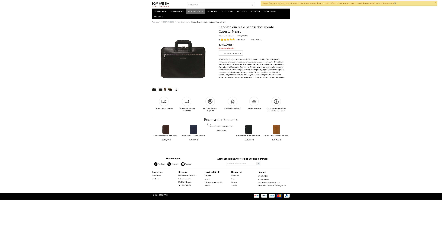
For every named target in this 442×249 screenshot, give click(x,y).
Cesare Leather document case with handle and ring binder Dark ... (165, 136)
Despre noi (235, 175)
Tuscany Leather (242, 36)
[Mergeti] (258, 163)
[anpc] (256, 196)
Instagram (174, 164)
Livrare (207, 179)
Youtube (188, 164)
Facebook (161, 164)
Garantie (208, 176)
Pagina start (156, 22)
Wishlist (207, 185)
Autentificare (156, 175)
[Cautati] (252, 5)
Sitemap (234, 185)
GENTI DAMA (160, 11)
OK (395, 3)
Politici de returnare (185, 179)
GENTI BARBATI (177, 11)
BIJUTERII (158, 16)
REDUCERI (255, 11)
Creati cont (155, 179)
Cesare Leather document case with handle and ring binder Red (221, 126)
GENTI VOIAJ (227, 11)
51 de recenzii (240, 39)
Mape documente (182, 22)
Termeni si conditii (184, 185)
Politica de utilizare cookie (213, 182)
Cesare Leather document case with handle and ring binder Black (248, 136)
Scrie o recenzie (256, 39)
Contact (234, 182)
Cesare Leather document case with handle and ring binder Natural (276, 136)
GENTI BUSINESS (195, 11)
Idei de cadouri (270, 11)
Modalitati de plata (184, 182)
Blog (232, 179)
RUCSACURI (212, 11)
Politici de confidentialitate (187, 175)
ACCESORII (242, 11)
